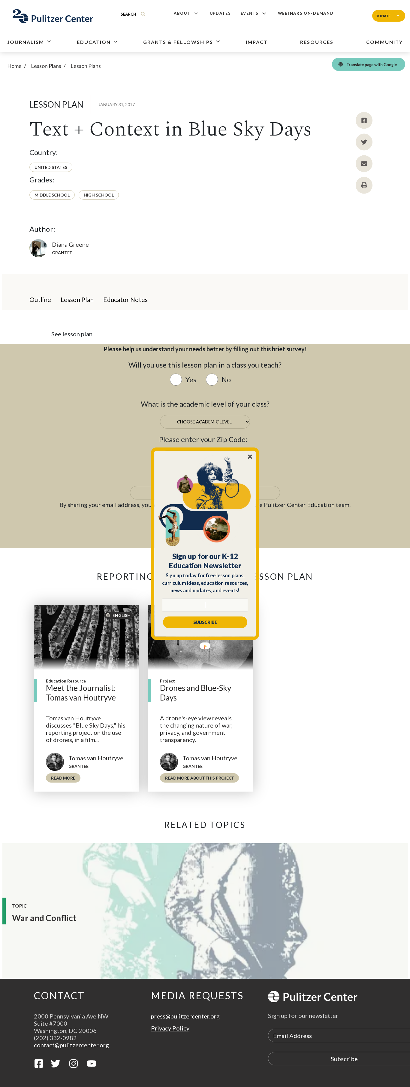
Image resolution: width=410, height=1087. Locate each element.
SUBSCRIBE (205, 622)
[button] (205, 560)
